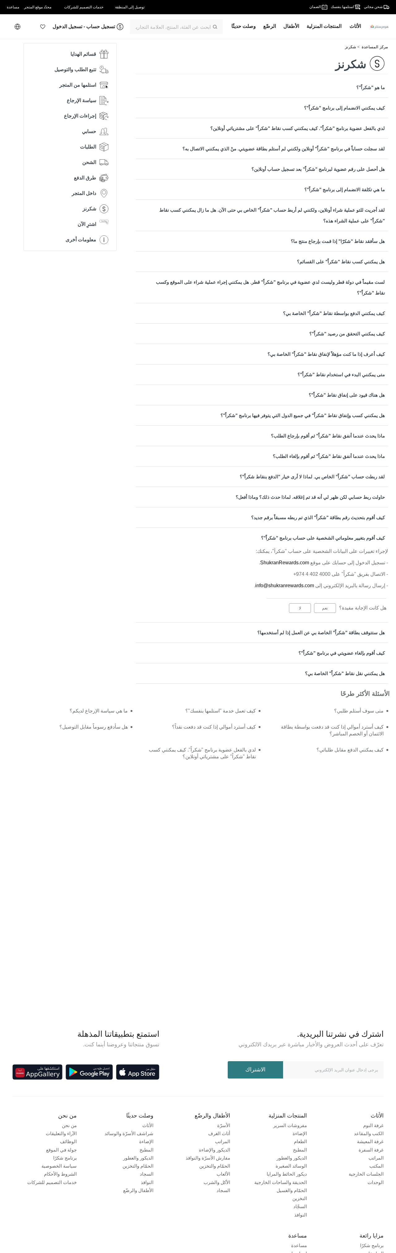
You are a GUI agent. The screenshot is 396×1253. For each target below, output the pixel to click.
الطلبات (88, 146)
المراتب (376, 1157)
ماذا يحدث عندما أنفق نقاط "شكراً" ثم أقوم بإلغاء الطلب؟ (329, 456)
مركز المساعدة (375, 47)
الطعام (300, 1141)
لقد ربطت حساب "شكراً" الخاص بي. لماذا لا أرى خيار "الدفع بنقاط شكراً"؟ (312, 476)
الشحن (89, 162)
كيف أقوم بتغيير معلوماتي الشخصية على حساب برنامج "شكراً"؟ (323, 537)
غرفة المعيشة (370, 1141)
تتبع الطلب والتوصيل (75, 69)
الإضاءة (300, 1133)
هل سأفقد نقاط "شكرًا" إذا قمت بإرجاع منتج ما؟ (338, 241)
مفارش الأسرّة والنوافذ (208, 1157)
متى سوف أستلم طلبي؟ (359, 710)
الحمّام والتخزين (214, 1166)
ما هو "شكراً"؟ (370, 87)
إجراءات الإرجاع (80, 115)
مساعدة (299, 1245)
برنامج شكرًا (65, 1157)
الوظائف (68, 1141)
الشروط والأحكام (60, 1174)
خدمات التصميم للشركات (52, 1182)
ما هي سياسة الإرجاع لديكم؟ (99, 710)
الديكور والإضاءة (214, 1149)
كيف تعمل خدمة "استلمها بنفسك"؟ (220, 710)
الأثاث (147, 1125)
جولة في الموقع (61, 1149)
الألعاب (223, 1174)
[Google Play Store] (89, 1072)
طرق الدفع (85, 177)
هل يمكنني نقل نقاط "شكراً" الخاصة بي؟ (345, 673)
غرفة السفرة (371, 1149)
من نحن (69, 1125)
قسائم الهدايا (83, 54)
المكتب (376, 1166)
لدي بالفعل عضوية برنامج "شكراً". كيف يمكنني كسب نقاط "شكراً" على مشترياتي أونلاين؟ (297, 128)
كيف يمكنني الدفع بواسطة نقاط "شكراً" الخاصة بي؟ (334, 313)
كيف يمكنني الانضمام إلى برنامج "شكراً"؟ (344, 107)
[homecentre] (377, 26)
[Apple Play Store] (137, 1072)
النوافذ (300, 1214)
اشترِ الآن (87, 224)
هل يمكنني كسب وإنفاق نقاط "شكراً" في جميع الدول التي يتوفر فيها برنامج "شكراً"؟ (303, 415)
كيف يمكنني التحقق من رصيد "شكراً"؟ (347, 333)
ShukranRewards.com (284, 562)
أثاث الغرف (219, 1133)
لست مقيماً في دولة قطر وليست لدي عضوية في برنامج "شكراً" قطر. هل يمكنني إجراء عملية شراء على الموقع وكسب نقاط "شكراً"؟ (270, 287)
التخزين (299, 1198)
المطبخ (300, 1149)
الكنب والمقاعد (369, 1133)
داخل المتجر (84, 193)
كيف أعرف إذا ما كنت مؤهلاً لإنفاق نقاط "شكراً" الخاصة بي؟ (326, 354)
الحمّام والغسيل (292, 1190)
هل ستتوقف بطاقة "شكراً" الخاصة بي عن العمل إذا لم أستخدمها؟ (321, 632)
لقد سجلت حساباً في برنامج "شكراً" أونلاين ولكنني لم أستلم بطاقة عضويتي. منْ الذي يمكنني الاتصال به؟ (284, 148)
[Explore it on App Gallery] (37, 1072)
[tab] (262, 87)
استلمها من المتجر (77, 85)
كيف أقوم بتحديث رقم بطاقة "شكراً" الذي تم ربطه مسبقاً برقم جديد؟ (318, 517)
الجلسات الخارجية (366, 1174)
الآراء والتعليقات (61, 1133)
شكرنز (350, 47)
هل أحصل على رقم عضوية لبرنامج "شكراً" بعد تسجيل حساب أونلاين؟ (318, 169)
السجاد (223, 1190)
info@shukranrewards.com (284, 585)
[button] (42, 26)
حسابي (89, 131)
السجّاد (300, 1206)
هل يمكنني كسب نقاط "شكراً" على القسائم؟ (341, 261)
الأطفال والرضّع (138, 1190)
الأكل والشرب (217, 1182)
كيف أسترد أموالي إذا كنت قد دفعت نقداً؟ (214, 727)
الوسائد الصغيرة (291, 1166)
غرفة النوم (373, 1125)
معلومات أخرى (81, 239)
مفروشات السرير (290, 1125)
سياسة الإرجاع (81, 100)
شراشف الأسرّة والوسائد (129, 1133)
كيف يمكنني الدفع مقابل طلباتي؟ (350, 749)
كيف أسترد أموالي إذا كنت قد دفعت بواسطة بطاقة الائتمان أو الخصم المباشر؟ (332, 730)
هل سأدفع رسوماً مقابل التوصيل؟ (93, 727)
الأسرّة (223, 1125)
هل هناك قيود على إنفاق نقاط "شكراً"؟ (347, 395)
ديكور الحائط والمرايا (287, 1174)
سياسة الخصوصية (59, 1166)
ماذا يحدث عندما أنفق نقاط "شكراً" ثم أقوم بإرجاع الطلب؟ (328, 435)
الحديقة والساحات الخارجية (280, 1182)
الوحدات (376, 1182)
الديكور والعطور (292, 1157)
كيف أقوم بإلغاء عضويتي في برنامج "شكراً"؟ (342, 653)
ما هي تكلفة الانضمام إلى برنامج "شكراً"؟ (344, 189)
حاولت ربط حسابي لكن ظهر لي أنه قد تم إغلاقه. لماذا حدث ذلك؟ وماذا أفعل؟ (310, 497)
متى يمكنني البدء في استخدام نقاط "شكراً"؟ (341, 374)
